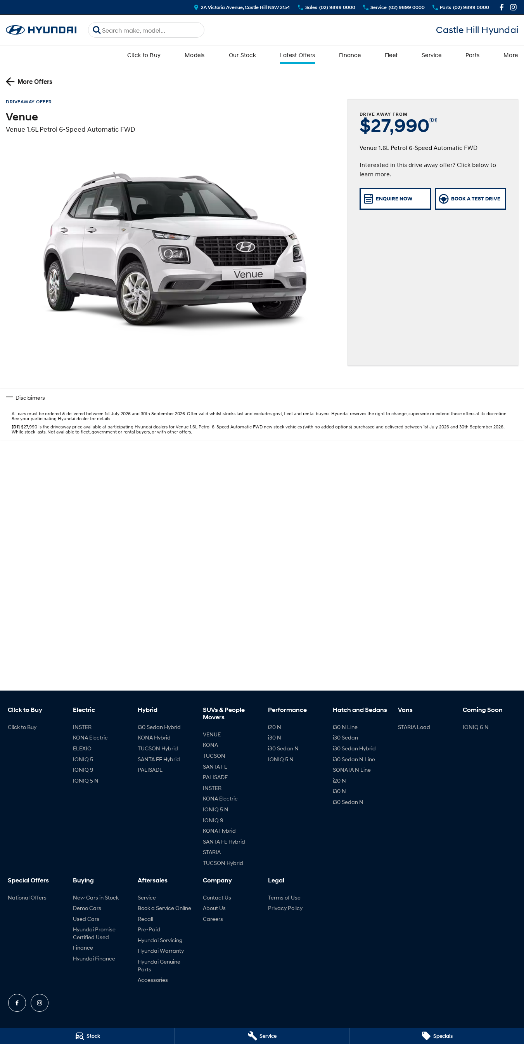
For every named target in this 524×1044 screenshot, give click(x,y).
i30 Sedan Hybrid (159, 727)
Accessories (153, 979)
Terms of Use (284, 897)
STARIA (212, 852)
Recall (145, 918)
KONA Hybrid (154, 737)
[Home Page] (41, 30)
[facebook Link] (502, 7)
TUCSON (214, 755)
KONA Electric (90, 737)
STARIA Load (414, 727)
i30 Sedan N (283, 748)
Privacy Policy (285, 908)
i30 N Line (345, 727)
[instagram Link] (513, 7)
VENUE (212, 734)
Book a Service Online (164, 908)
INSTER (82, 727)
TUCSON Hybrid (158, 748)
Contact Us (217, 897)
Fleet (391, 54)
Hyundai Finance (94, 958)
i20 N (274, 727)
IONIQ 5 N (86, 780)
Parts (472, 54)
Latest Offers (297, 54)
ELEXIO (82, 748)
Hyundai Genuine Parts (159, 965)
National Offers (27, 897)
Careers (213, 918)
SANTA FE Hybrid (159, 759)
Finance (350, 54)
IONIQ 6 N (476, 727)
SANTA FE (215, 766)
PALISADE (150, 769)
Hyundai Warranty (161, 950)
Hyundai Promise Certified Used (94, 933)
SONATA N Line (352, 769)
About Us (214, 908)
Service (431, 54)
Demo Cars (87, 908)
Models (195, 54)
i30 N (274, 737)
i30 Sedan (345, 737)
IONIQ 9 (83, 769)
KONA (210, 744)
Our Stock (242, 54)
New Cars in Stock (96, 897)
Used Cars (86, 918)
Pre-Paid (149, 929)
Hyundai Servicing (160, 940)
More (510, 54)
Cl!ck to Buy (144, 54)
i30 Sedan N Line (354, 759)
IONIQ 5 (83, 759)
